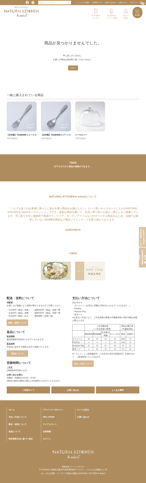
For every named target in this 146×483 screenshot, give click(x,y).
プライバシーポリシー (53, 409)
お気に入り (122, 2)
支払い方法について (83, 363)
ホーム (12, 409)
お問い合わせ (110, 2)
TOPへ (73, 68)
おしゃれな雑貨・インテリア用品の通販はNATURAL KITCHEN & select (73, 473)
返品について (17, 353)
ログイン (133, 2)
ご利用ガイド (97, 2)
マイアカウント (50, 424)
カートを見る (83, 409)
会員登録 (47, 431)
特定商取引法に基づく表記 (21, 438)
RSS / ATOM (48, 417)
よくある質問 (118, 390)
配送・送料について (17, 322)
